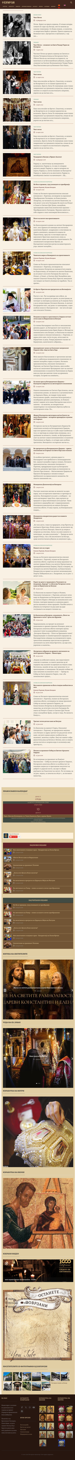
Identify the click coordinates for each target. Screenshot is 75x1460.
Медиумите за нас (26, 1434)
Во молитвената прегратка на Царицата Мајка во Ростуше (34, 880)
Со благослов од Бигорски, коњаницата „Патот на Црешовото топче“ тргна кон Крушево (51, 616)
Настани (23, 1429)
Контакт (53, 6)
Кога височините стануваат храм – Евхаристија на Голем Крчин (36, 850)
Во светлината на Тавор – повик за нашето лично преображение (36, 888)
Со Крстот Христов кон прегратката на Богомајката (52, 289)
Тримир (36, 42)
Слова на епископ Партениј (42, 182)
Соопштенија (24, 1432)
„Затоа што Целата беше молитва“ (25, 873)
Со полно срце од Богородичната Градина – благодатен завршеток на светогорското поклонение (52, 383)
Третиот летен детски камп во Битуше (47, 721)
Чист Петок (37, 18)
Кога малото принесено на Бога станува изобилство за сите (53, 686)
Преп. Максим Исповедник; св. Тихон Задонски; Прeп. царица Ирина (27, 816)
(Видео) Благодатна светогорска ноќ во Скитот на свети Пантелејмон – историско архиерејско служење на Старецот (52, 417)
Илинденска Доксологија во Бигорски (47, 484)
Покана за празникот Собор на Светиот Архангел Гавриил (51, 752)
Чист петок (37, 74)
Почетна (5, 6)
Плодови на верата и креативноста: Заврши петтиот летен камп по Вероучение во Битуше (52, 318)
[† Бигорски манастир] (8, 2)
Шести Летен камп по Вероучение (25, 858)
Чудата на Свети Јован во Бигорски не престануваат (38, 1056)
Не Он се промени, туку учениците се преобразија (51, 184)
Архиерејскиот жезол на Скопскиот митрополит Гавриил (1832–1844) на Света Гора (51, 349)
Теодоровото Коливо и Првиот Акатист (47, 157)
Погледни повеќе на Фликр (59, 1383)
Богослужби (24, 1425)
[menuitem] (59, 5)
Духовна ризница (26, 6)
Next (71, 989)
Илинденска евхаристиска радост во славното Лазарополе (50, 517)
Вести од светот (25, 1427)
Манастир (11, 6)
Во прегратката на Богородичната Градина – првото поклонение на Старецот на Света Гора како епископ (52, 449)
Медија (41, 6)
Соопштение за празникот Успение (26, 865)
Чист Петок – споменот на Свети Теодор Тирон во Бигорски (51, 46)
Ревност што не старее (41, 548)
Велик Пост (37, 15)
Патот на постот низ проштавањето (46, 218)
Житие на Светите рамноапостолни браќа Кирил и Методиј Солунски (38, 988)
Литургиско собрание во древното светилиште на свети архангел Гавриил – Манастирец (51, 652)
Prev (4, 989)
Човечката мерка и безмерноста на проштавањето (51, 255)
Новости (18, 6)
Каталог (35, 6)
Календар (46, 6)
